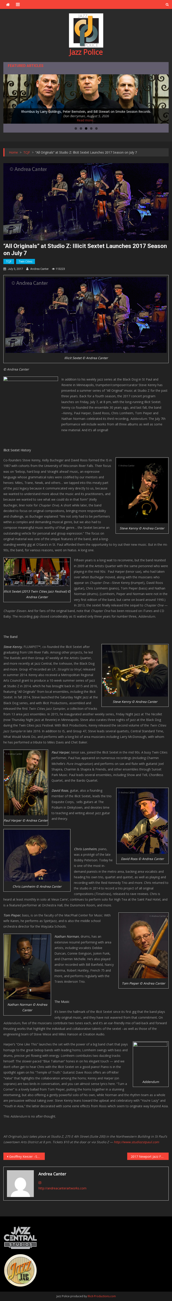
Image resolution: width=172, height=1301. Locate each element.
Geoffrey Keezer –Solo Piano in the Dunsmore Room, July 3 (27, 1156)
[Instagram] (40, 1182)
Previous (9, 97)
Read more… (86, 120)
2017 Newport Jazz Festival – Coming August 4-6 (149, 1156)
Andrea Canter (39, 269)
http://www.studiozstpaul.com (136, 1142)
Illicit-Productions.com (102, 1296)
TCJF (8, 261)
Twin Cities (25, 261)
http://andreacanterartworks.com (62, 1188)
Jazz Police (86, 52)
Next (163, 97)
